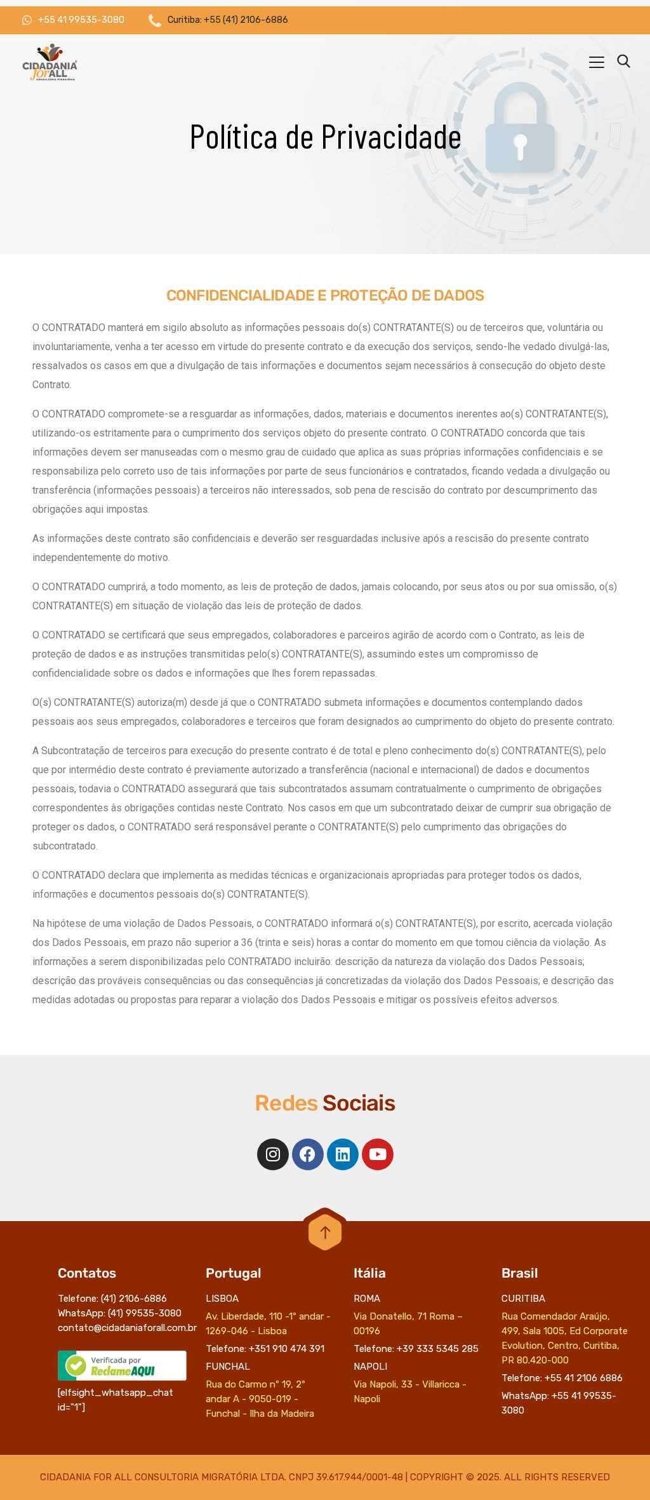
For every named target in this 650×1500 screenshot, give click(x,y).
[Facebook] (308, 1154)
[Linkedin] (343, 1154)
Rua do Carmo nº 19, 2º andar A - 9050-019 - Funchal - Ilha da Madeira (260, 1399)
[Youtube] (378, 1154)
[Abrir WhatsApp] (618, 1468)
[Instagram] (273, 1154)
